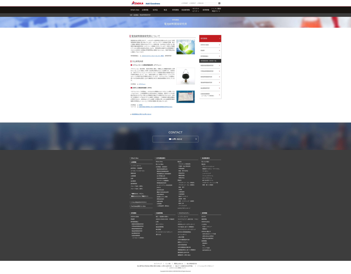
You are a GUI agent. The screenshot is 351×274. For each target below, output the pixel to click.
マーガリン (205, 171)
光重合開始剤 (160, 194)
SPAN (140, 105)
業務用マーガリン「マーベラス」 (211, 169)
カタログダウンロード (184, 208)
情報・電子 (181, 187)
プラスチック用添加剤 (184, 164)
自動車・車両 (182, 198)
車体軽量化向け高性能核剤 (164, 173)
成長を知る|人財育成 (207, 236)
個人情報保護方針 (192, 263)
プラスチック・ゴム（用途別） (187, 182)
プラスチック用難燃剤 (163, 180)
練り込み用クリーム (207, 180)
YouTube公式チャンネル (138, 206)
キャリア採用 (206, 248)
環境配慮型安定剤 (161, 183)
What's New (135, 10)
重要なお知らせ (178, 263)
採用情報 (206, 10)
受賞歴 (133, 219)
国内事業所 (134, 183)
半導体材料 (181, 168)
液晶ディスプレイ (183, 196)
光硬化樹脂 (160, 201)
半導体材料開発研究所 (138, 226)
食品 (165, 10)
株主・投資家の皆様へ (162, 216)
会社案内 (133, 181)
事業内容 (133, 173)
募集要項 (204, 243)
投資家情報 (186, 10)
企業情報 (145, 10)
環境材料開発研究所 (137, 228)
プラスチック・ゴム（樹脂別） (187, 185)
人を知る (204, 224)
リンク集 (167, 263)
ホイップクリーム (207, 178)
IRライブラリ (160, 224)
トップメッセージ (136, 165)
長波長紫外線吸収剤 (162, 178)
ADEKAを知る (206, 221)
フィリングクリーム (207, 175)
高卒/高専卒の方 (206, 250)
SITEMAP (185, 3)
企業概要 (133, 176)
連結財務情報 (160, 227)
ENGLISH (200, 3)
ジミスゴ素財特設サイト (216, 10)
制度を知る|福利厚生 (207, 238)
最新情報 (204, 219)
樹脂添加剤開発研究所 (138, 224)
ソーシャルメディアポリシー (205, 266)
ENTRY (204, 216)
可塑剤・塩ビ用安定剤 (184, 166)
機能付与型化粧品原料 (163, 192)
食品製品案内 (206, 158)
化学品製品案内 (160, 158)
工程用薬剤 (181, 194)
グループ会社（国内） (137, 186)
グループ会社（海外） (137, 188)
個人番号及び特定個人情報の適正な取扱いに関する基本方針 (154, 266)
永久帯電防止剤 (161, 176)
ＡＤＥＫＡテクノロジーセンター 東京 (153, 56)
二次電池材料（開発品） (163, 206)
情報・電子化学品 (183, 171)
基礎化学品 (181, 177)
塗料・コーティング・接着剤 (186, 201)
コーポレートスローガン (138, 171)
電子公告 (158, 234)
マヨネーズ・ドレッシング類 (210, 182)
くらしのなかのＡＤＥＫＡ (139, 202)
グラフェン (142, 84)
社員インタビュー (207, 226)
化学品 (155, 10)
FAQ (203, 245)
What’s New (159, 161)
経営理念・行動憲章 (136, 168)
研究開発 (175, 10)
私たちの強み (160, 164)
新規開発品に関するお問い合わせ (141, 114)
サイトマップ (158, 263)
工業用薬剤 (181, 192)
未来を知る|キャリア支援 (209, 234)
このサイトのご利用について (177, 268)
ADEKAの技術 (135, 216)
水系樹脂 (159, 203)
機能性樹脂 (181, 175)
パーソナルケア (183, 205)
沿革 (132, 178)
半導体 (180, 189)
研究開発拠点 (134, 221)
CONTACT (193, 3)
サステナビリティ (196, 10)
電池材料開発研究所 (137, 231)
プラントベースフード (208, 166)
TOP (131, 15)
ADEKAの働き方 (206, 231)
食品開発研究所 (136, 233)
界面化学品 (181, 173)
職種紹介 (204, 229)
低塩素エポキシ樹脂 (162, 196)
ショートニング (206, 173)
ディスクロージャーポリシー (164, 232)
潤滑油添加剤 (160, 199)
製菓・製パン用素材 (207, 185)
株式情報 (158, 229)
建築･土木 (181, 203)
